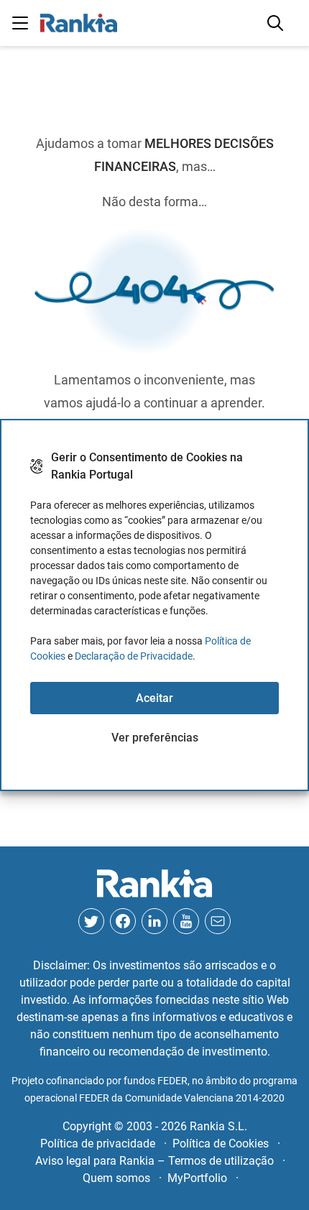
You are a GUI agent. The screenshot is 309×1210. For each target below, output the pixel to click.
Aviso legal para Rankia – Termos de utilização (154, 1161)
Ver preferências (154, 737)
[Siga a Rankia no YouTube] (186, 921)
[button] (20, 22)
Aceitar (154, 698)
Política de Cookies (220, 1143)
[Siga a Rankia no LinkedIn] (154, 921)
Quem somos (116, 1178)
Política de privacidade (97, 1143)
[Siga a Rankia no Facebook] (123, 921)
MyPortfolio (197, 1178)
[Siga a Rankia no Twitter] (91, 921)
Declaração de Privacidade (134, 656)
